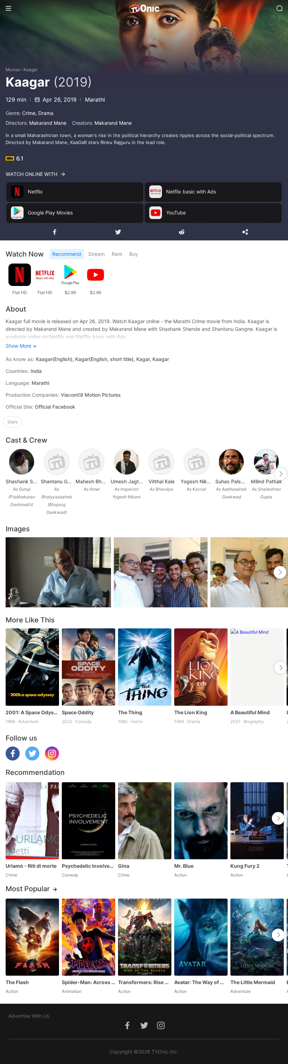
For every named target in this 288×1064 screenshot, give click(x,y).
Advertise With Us (28, 1016)
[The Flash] (32, 937)
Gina (123, 866)
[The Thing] (144, 666)
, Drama (44, 113)
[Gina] (144, 820)
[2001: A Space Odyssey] (32, 666)
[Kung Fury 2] (257, 820)
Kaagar (31, 69)
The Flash (17, 982)
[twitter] (32, 759)
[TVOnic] (144, 8)
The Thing (130, 712)
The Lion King (190, 712)
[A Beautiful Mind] (257, 666)
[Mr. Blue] (201, 820)
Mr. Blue (184, 866)
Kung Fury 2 (245, 866)
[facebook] (13, 759)
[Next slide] (280, 474)
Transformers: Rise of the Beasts (144, 982)
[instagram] (52, 759)
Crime (28, 113)
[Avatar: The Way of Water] (201, 937)
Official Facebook (55, 407)
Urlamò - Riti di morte (31, 866)
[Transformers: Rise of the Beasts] (144, 937)
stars (12, 421)
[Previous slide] (10, 474)
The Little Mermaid (252, 982)
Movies (13, 69)
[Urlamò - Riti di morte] (32, 820)
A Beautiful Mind (250, 712)
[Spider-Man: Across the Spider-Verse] (88, 937)
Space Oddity (78, 712)
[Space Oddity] (88, 666)
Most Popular (28, 889)
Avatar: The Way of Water (201, 982)
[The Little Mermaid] (257, 937)
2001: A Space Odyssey (32, 712)
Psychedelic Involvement (88, 866)
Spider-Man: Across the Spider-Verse (88, 982)
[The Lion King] (201, 666)
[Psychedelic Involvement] (88, 820)
